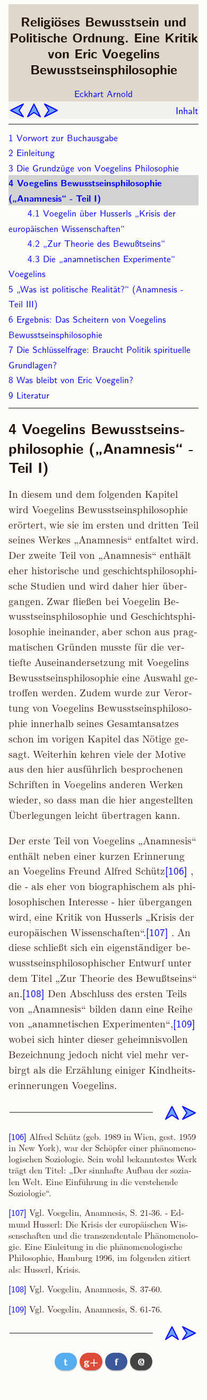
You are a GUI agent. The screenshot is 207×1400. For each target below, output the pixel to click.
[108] (33, 993)
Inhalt (187, 110)
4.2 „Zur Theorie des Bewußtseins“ (96, 242)
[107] (157, 931)
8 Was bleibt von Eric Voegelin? (70, 379)
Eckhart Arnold (103, 93)
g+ (91, 1361)
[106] (176, 870)
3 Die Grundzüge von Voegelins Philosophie (93, 167)
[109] (184, 1023)
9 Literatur (28, 394)
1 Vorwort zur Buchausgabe (63, 137)
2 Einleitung (31, 152)
